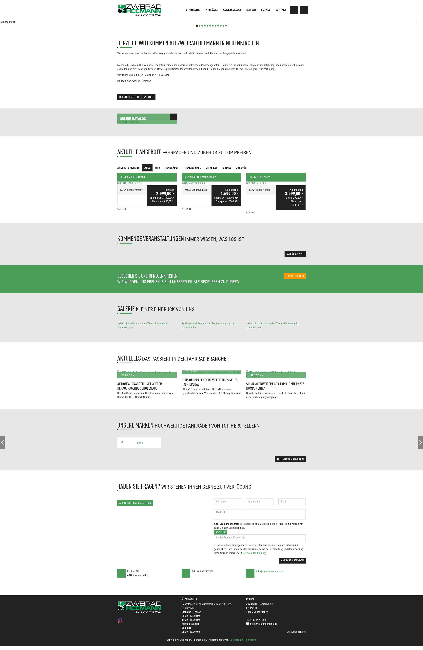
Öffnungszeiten (129, 97)
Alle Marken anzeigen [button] (290, 459)
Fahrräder (211, 9)
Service (265, 9)
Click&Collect (232, 9)
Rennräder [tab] (171, 167)
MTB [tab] (157, 167)
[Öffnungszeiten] (304, 10)
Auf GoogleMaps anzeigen (135, 503)
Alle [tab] (147, 167)
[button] (31, 22)
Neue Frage (221, 532)
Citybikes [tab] (211, 167)
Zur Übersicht (295, 253)
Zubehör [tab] (241, 167)
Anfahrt (148, 97)
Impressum (251, 639)
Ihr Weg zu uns (295, 276)
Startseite (193, 9)
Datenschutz (236, 639)
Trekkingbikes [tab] (192, 167)
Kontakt (280, 9)
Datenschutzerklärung (253, 553)
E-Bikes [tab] (226, 167)
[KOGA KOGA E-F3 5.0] (147, 183)
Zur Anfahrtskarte (296, 631)
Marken (251, 9)
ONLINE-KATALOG (133, 119)
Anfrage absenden (292, 560)
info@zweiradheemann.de (270, 571)
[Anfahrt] (294, 10)
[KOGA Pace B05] (276, 183)
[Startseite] (139, 10)
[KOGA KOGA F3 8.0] (211, 183)
